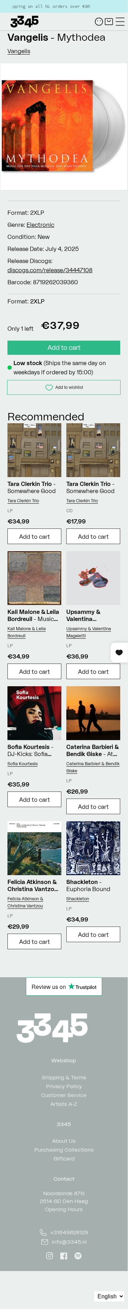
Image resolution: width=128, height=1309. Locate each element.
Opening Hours (64, 1209)
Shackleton (77, 898)
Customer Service (64, 1095)
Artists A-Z (63, 1104)
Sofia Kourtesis (22, 763)
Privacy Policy (64, 1086)
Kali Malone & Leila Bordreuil (26, 632)
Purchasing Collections (64, 1149)
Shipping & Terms (64, 1077)
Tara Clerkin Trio (23, 500)
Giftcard (64, 1158)
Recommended (45, 416)
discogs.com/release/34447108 (50, 270)
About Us (64, 1140)
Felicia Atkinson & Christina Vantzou (25, 902)
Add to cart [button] (34, 536)
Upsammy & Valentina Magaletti (88, 632)
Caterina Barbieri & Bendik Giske (92, 767)
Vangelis (27, 37)
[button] (120, 21)
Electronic (40, 224)
